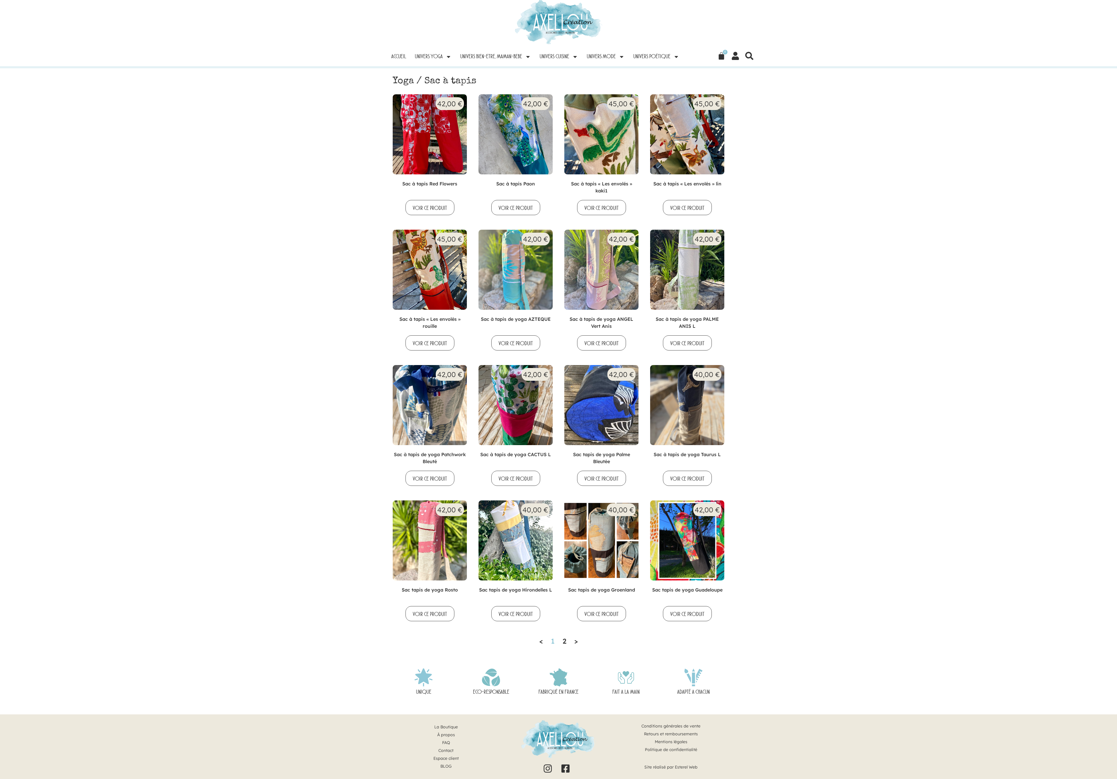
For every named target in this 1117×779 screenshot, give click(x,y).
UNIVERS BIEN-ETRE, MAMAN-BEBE (491, 56)
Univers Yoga (429, 56)
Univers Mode (601, 56)
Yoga (403, 81)
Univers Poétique (651, 56)
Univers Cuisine (554, 56)
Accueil (398, 56)
